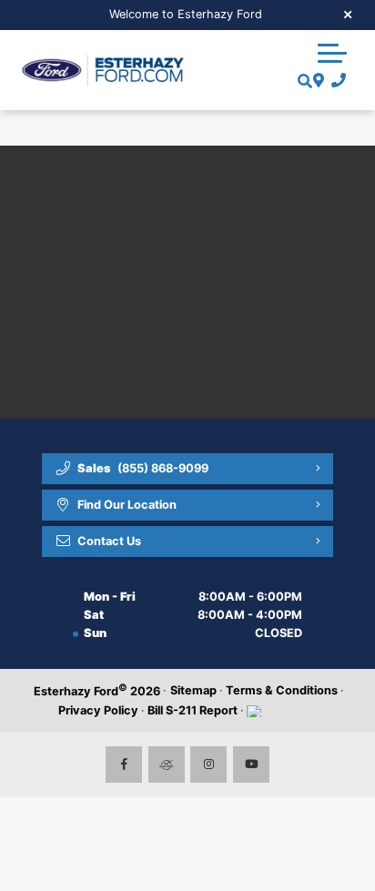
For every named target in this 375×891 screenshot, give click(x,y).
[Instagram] (208, 764)
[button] (332, 53)
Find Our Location (127, 504)
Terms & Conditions (282, 690)
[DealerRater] (166, 764)
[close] (348, 13)
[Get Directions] (316, 81)
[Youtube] (251, 764)
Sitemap (193, 690)
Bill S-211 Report (192, 710)
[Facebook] (124, 764)
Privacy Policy (98, 710)
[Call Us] (335, 81)
